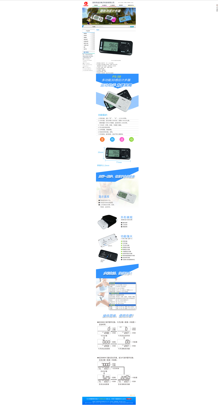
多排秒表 (85, 35)
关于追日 (121, 2)
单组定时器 (85, 39)
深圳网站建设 (116, 401)
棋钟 (84, 47)
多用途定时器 (86, 41)
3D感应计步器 (86, 45)
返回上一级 (132, 395)
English (132, 2)
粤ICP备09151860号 (122, 401)
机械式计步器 (86, 43)
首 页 (119, 2)
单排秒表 (85, 33)
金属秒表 (85, 37)
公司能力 (125, 2)
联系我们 (128, 2)
